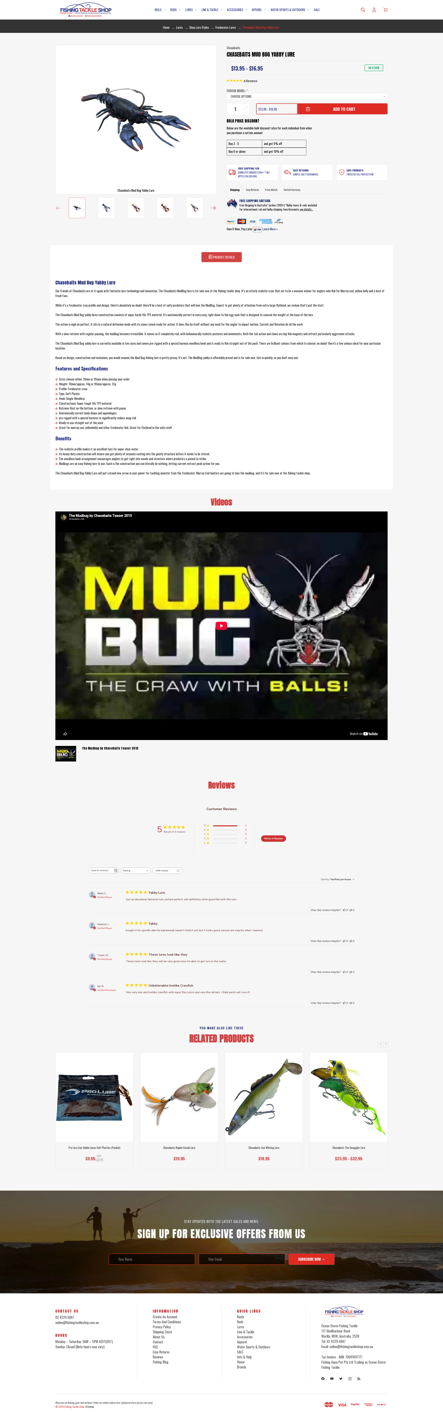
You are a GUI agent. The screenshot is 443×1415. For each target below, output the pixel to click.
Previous (58, 208)
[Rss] (358, 1378)
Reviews (158, 1356)
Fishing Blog (160, 1361)
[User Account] (374, 10)
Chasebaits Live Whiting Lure (263, 1148)
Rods (173, 9)
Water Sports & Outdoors (288, 9)
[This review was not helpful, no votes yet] (350, 910)
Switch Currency (292, 190)
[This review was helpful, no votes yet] (344, 910)
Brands (241, 1366)
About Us (159, 1336)
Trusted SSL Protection (359, 174)
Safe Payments (354, 170)
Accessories (235, 9)
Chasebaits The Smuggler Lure (348, 1148)
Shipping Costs (162, 1331)
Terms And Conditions (167, 1321)
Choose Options (94, 1163)
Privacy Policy (162, 1326)
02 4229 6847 (64, 1317)
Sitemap (89, 1406)
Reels (158, 9)
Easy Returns (301, 170)
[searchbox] (101, 870)
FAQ (155, 1346)
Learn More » (270, 229)
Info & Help (244, 1356)
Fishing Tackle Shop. (74, 1406)
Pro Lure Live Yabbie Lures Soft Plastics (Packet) (94, 1148)
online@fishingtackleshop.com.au (77, 1322)
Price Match (271, 190)
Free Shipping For (248, 168)
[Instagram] (349, 1378)
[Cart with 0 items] (385, 10)
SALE (317, 9)
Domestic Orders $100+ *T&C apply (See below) (254, 174)
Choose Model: (237, 90)
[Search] (363, 10)
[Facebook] (322, 1378)
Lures (189, 9)
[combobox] (136, 871)
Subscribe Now (310, 1259)
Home (241, 1361)
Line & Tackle (209, 9)
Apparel (257, 9)
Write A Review (273, 838)
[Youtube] (331, 1378)
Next (213, 208)
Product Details (224, 257)
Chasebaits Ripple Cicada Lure (179, 1148)
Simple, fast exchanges (305, 174)
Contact (158, 1341)
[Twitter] (340, 1378)
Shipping (235, 190)
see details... (306, 209)
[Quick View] (94, 1120)
